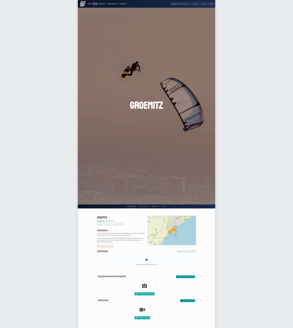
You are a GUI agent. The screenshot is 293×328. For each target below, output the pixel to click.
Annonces (102, 4)
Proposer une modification (105, 246)
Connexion (195, 3)
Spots (95, 4)
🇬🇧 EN (211, 3)
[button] (171, 230)
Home (89, 4)
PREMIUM (122, 4)
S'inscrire (204, 3)
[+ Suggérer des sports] (122, 224)
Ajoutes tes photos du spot (186, 276)
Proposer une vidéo (188, 300)
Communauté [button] (112, 4)
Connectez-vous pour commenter (187, 251)
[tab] (131, 206)
